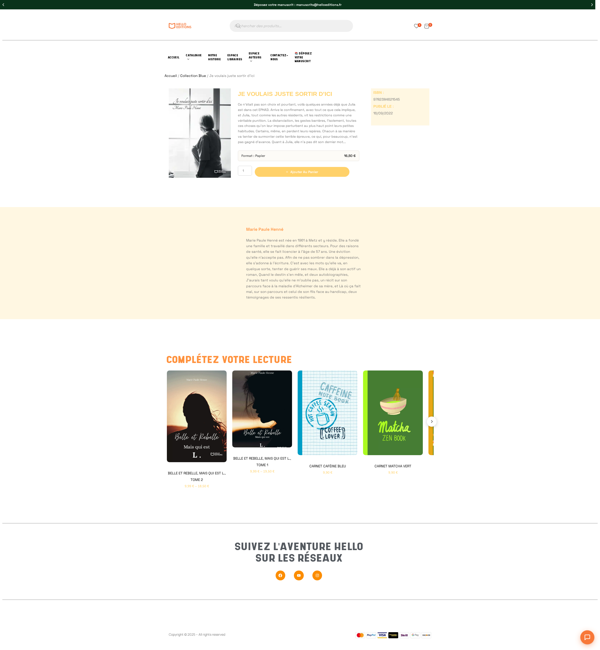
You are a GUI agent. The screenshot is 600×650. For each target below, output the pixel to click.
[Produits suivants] (432, 421)
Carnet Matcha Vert (393, 466)
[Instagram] (317, 575)
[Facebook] (280, 575)
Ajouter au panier (304, 172)
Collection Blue (193, 75)
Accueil (171, 75)
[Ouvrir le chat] (587, 637)
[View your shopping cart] (426, 26)
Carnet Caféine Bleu (327, 466)
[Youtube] (299, 575)
